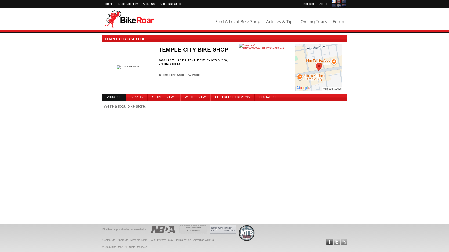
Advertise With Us (203, 239)
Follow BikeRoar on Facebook (329, 242)
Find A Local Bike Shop (237, 21)
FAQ (152, 239)
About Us (149, 4)
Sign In (323, 4)
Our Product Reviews (232, 97)
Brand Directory (128, 4)
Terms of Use (183, 239)
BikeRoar (129, 19)
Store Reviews (163, 97)
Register (308, 4)
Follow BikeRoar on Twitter (337, 242)
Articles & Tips (280, 21)
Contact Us (268, 97)
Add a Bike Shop (170, 4)
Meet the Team (138, 239)
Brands (137, 97)
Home (109, 4)
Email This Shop (173, 75)
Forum (339, 21)
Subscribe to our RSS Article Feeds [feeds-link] (344, 242)
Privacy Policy (165, 239)
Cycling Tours (314, 21)
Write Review (195, 97)
